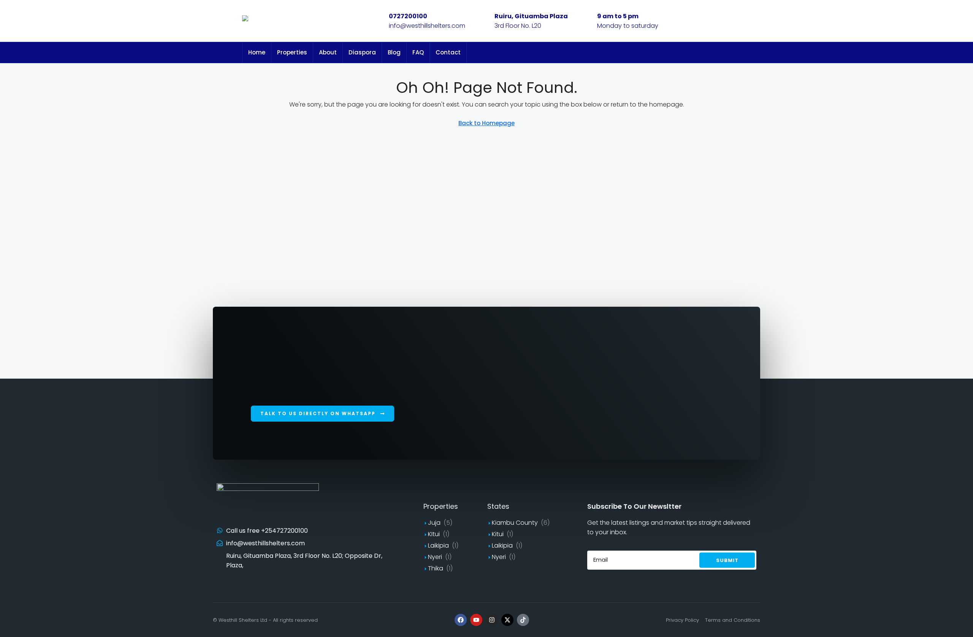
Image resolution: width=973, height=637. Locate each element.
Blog (394, 52)
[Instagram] (492, 620)
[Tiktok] (523, 620)
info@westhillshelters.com (427, 25)
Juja (434, 522)
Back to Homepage (486, 123)
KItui (434, 534)
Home (256, 52)
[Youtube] (476, 620)
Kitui (498, 534)
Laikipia (438, 545)
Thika (435, 568)
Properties (292, 52)
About (328, 52)
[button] (322, 414)
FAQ (418, 52)
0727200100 (408, 16)
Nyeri (435, 557)
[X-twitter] (507, 620)
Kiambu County (515, 522)
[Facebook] (461, 620)
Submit (727, 560)
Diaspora (362, 52)
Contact (448, 52)
